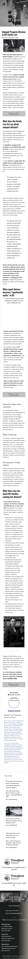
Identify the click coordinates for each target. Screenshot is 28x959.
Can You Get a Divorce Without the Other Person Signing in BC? (14, 821)
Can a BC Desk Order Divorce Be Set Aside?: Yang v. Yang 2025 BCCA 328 (14, 794)
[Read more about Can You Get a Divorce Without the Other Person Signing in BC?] (14, 811)
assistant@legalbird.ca (15, 913)
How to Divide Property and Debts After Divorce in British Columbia (13, 843)
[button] (24, 6)
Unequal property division (10, 79)
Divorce (8, 799)
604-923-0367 (14, 910)
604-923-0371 (6, 950)
